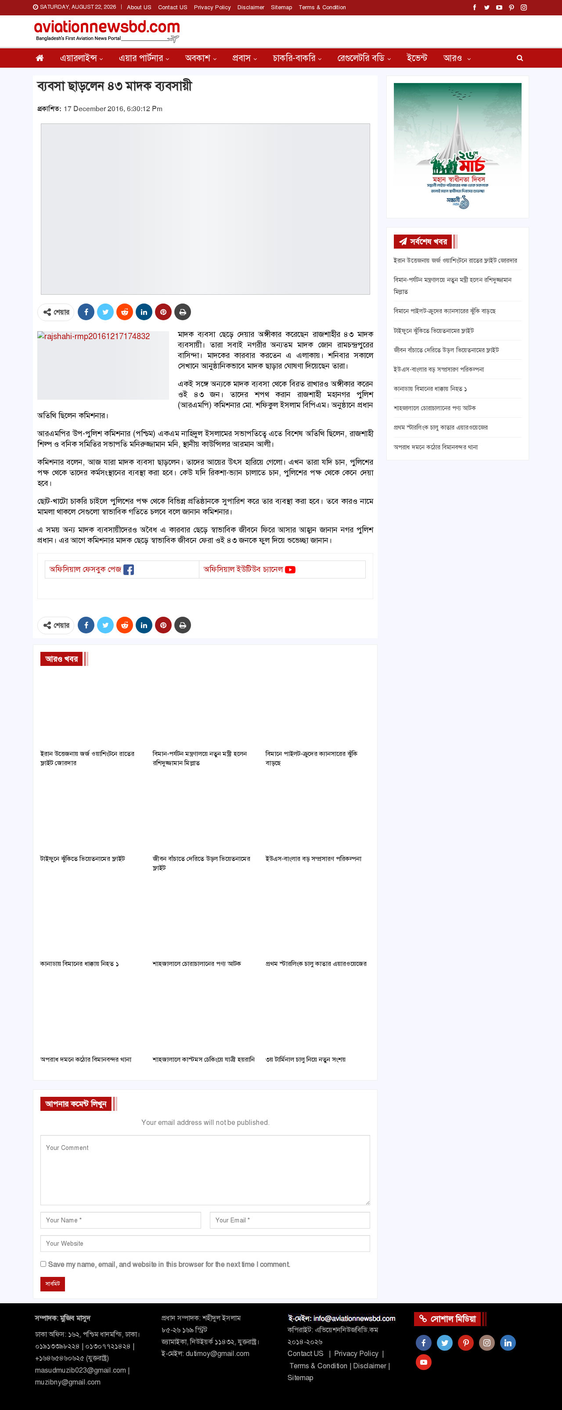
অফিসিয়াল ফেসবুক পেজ (85, 569)
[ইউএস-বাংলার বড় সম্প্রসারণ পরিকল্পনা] (318, 813)
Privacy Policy (212, 7)
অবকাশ (197, 58)
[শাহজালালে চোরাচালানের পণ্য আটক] (205, 918)
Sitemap (281, 7)
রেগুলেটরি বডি (361, 58)
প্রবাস (242, 58)
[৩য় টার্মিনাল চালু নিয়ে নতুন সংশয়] (318, 1014)
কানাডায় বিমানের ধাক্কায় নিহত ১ (430, 389)
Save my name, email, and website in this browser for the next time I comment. (169, 1264)
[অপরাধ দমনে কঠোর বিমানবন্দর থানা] (92, 1014)
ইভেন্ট (417, 58)
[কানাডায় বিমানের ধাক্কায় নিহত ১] (92, 918)
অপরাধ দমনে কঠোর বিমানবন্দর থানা (436, 447)
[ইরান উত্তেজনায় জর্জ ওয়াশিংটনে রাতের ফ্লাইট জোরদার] (92, 708)
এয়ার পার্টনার (141, 58)
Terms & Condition (322, 7)
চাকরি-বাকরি (294, 58)
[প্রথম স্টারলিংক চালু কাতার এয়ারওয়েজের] (318, 918)
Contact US (172, 7)
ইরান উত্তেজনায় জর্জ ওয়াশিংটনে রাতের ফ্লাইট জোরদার (455, 260)
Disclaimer (251, 7)
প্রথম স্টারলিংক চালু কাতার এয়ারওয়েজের (441, 427)
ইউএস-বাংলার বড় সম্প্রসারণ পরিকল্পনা (439, 369)
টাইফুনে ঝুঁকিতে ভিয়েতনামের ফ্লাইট (434, 331)
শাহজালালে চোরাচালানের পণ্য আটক (435, 408)
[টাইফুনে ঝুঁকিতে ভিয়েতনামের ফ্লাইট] (92, 813)
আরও (454, 58)
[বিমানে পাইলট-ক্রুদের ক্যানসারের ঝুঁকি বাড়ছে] (318, 708)
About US (139, 7)
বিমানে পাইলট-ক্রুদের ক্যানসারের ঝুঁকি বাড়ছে (445, 311)
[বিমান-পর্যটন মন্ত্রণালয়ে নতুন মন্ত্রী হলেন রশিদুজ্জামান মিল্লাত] (205, 708)
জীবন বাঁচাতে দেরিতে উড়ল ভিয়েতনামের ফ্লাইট (446, 350)
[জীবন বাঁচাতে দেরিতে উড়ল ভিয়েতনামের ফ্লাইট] (205, 813)
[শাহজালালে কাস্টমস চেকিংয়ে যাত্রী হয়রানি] (205, 1014)
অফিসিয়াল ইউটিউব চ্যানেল (243, 569)
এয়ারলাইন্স (78, 58)
